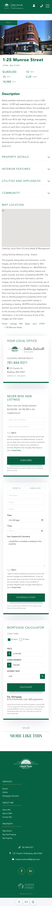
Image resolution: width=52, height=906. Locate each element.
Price (9, 649)
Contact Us (11, 376)
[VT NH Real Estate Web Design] (26, 886)
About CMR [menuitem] (7, 813)
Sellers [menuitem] (5, 792)
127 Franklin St (27, 854)
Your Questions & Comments (18, 537)
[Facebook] (21, 871)
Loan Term (12, 634)
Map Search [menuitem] (7, 831)
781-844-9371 (41, 6)
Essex (27, 324)
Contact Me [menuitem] (7, 817)
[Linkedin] (30, 871)
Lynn (35, 324)
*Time (9, 526)
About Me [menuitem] (6, 810)
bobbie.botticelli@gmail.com (28, 859)
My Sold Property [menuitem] (9, 835)
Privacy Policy (16, 450)
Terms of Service (17, 608)
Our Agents (21, 376)
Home (4, 324)
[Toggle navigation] (47, 5)
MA (20, 324)
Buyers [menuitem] (5, 789)
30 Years (14, 639)
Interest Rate (13, 671)
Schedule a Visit (35, 488)
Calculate (26, 687)
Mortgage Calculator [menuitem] (11, 796)
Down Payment (14, 660)
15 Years (25, 639)
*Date (9, 515)
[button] (4, 37)
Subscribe (26, 461)
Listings (13, 324)
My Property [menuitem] (7, 838)
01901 (42, 324)
